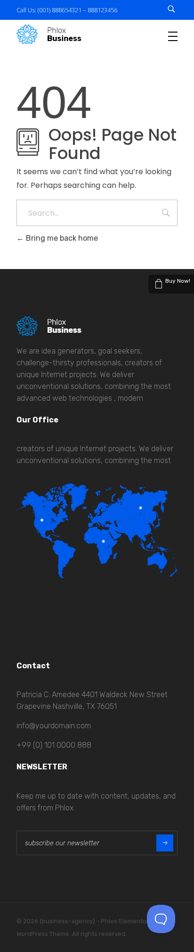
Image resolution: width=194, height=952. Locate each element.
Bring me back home (61, 238)
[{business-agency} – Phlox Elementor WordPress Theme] (48, 34)
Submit (164, 842)
